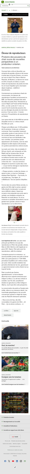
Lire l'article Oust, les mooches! (10, 353)
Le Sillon (6, 310)
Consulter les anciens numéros (15, 406)
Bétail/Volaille (7, 315)
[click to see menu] (12, 4)
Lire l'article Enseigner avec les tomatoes (13, 384)
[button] (5, 461)
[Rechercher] (28, 5)
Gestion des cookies (7, 443)
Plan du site (7, 441)
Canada (16, 436)
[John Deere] (8, 2)
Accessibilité (24, 443)
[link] (9, 4)
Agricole (16, 310)
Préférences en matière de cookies (15, 450)
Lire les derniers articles (15, 400)
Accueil (4, 10)
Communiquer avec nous (15, 446)
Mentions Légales (17, 443)
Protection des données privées (18, 441)
